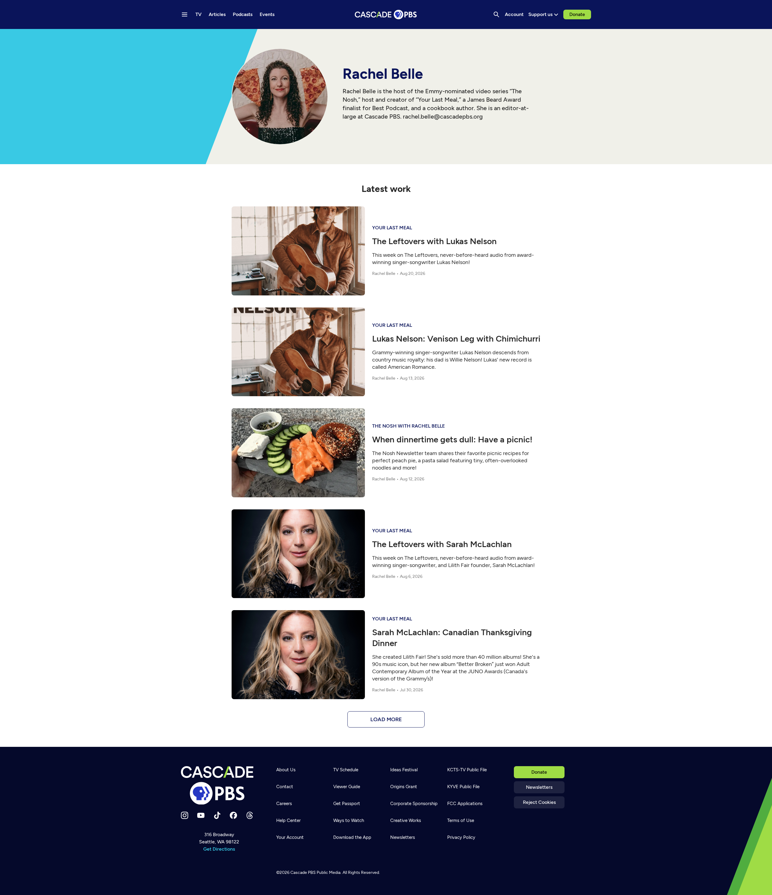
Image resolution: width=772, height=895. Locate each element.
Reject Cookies (539, 802)
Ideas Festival (404, 769)
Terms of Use (460, 820)
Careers (284, 803)
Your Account (290, 837)
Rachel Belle (383, 273)
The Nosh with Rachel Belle (408, 426)
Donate (577, 14)
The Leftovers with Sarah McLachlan (442, 544)
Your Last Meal (392, 228)
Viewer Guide (346, 786)
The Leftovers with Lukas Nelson (434, 241)
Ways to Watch (348, 820)
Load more (386, 719)
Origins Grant (403, 786)
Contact (284, 786)
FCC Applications (464, 803)
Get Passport (346, 803)
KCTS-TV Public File (467, 769)
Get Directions (219, 849)
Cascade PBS (303, 872)
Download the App (352, 837)
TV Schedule (345, 769)
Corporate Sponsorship (414, 803)
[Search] (496, 14)
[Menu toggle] (184, 14)
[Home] (219, 785)
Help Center (288, 820)
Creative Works (405, 820)
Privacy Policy (461, 837)
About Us (286, 769)
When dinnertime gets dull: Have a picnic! (452, 439)
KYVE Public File (463, 786)
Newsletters (539, 787)
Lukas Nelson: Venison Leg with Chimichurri (456, 338)
